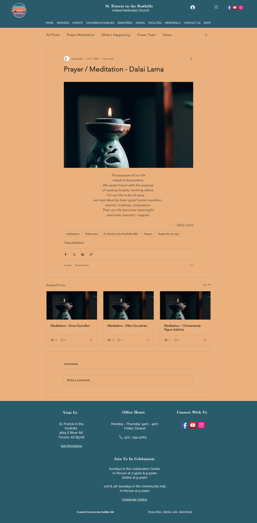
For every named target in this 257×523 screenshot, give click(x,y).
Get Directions (71, 446)
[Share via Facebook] (65, 254)
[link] (216, 7)
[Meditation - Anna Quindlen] (72, 305)
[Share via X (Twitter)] (74, 254)
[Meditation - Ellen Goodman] (128, 305)
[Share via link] (91, 254)
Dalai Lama (91, 233)
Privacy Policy (155, 512)
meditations (72, 233)
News (167, 35)
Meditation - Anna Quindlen (70, 326)
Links (175, 512)
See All (207, 284)
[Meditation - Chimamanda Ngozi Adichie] (185, 305)
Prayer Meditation (80, 35)
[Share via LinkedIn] (82, 254)
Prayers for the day (168, 233)
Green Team (146, 35)
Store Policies (185, 512)
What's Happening (115, 35)
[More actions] (191, 59)
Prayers (148, 233)
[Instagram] (241, 7)
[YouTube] (235, 7)
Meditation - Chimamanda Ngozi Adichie (182, 327)
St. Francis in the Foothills (129, 6)
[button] (63, 21)
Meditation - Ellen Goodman (127, 326)
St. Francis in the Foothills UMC (120, 233)
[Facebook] (229, 7)
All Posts (53, 35)
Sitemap (167, 512)
